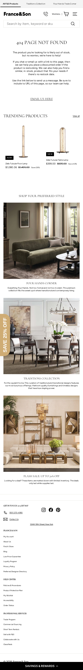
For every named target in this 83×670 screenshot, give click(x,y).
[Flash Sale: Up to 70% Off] (41, 434)
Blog (5, 551)
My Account (8, 536)
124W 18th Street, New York (41, 524)
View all (76, 116)
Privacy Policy (9, 566)
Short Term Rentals (11, 629)
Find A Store (8, 546)
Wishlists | (57, 14)
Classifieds (7, 644)
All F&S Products (10, 3)
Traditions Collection (35, 3)
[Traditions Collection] (41, 336)
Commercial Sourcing (12, 624)
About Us (7, 541)
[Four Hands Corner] (41, 241)
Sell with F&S (8, 634)
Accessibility (8, 600)
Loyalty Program (10, 561)
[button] (41, 666)
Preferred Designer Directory (15, 571)
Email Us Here (41, 99)
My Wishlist (8, 595)
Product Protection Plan (13, 590)
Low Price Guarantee (12, 556)
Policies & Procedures (12, 585)
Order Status (8, 605)
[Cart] (66, 14)
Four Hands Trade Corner (64, 3)
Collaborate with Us (11, 639)
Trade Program (9, 619)
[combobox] (41, 24)
